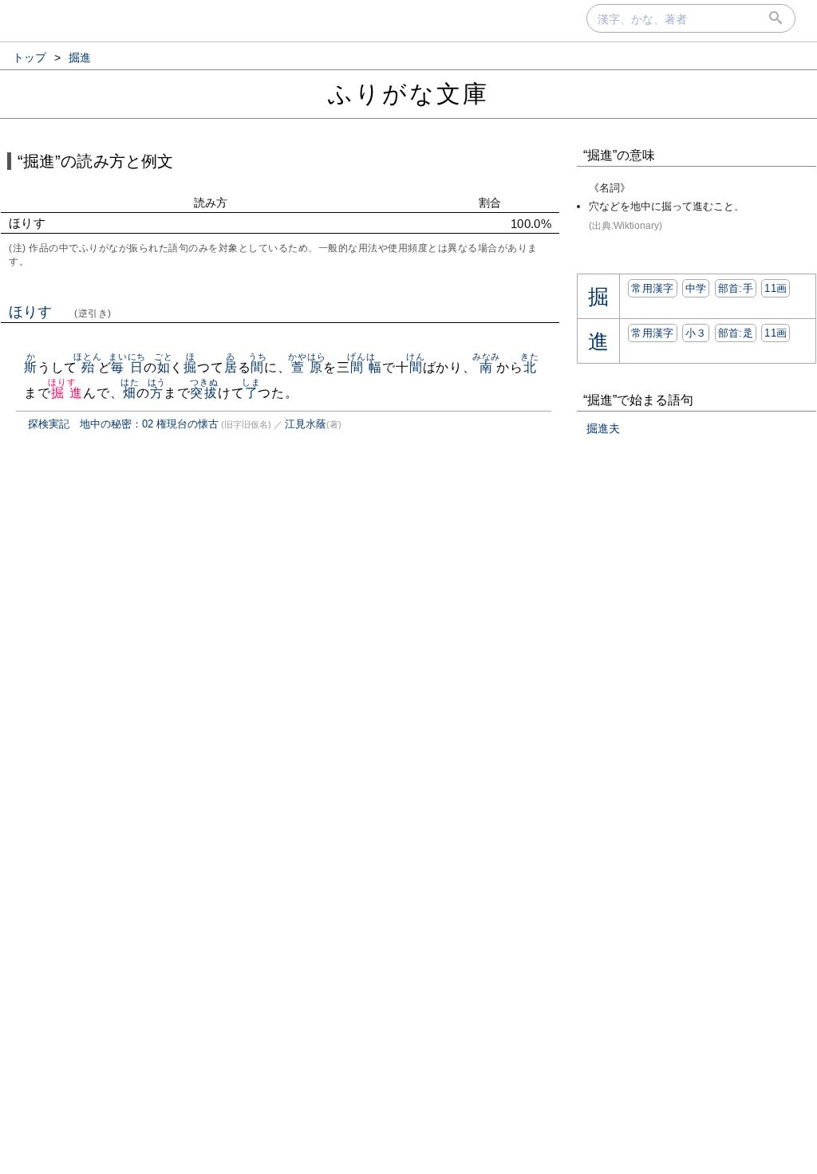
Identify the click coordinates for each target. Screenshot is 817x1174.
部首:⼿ (735, 288)
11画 (775, 288)
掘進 (66, 393)
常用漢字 (652, 288)
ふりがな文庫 (408, 94)
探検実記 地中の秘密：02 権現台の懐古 (123, 424)
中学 (696, 288)
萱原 (307, 367)
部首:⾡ (735, 333)
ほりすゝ (60, 312)
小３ (696, 333)
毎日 (127, 367)
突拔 (204, 393)
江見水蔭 (305, 424)
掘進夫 (603, 428)
